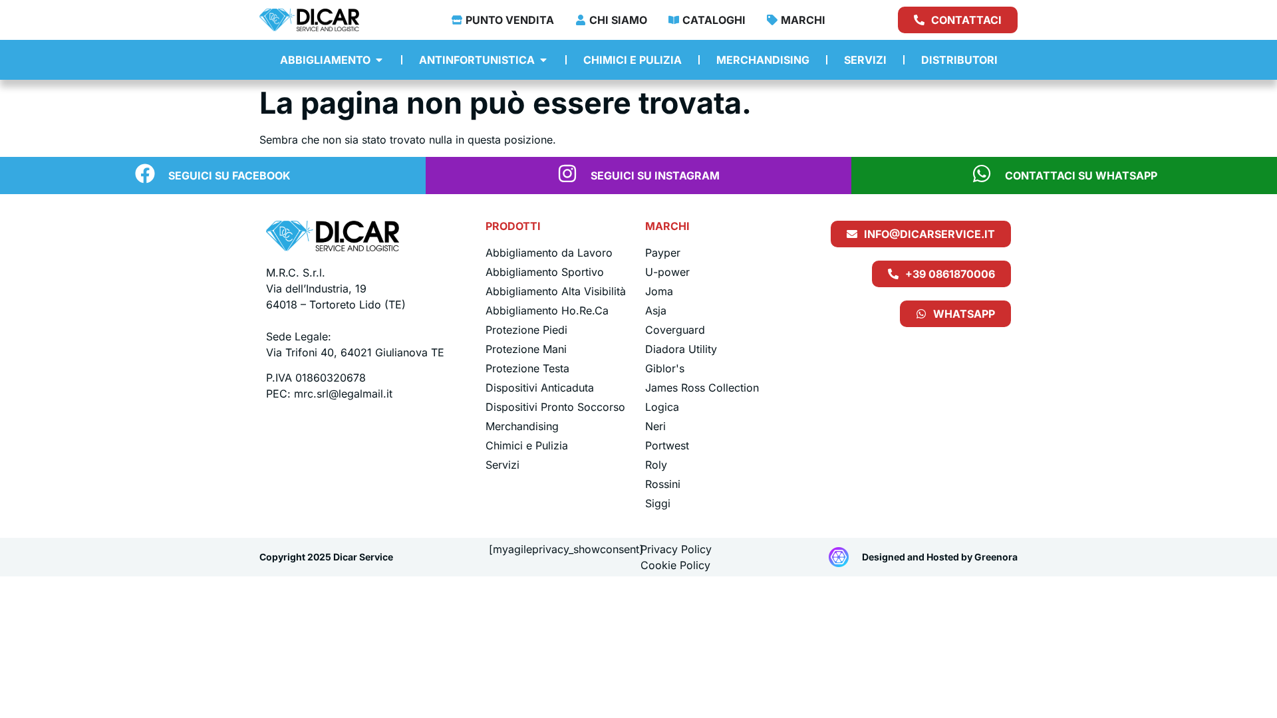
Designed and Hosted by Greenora (940, 556)
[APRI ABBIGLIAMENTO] (379, 60)
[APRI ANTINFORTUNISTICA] (543, 60)
